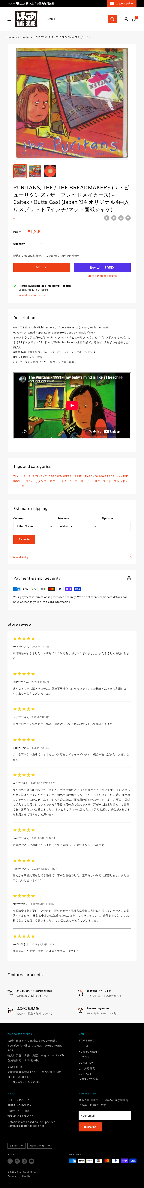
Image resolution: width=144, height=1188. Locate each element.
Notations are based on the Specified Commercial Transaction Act (32, 1124)
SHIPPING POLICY (19, 1105)
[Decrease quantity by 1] (32, 244)
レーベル (84, 1045)
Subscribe (90, 1126)
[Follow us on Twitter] (17, 1161)
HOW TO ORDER (89, 1051)
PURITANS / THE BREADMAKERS (50, 476)
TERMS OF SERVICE (20, 1116)
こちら (45, 995)
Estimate (24, 539)
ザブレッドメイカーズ (63, 481)
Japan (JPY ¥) (36, 1145)
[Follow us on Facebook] (10, 1161)
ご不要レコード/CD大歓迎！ (104, 995)
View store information (32, 295)
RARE (78, 476)
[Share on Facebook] (106, 218)
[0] (133, 19)
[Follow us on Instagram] (24, 1161)
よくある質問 (87, 1068)
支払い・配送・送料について (34, 1013)
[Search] (112, 19)
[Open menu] (9, 19)
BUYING (84, 1057)
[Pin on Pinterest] (113, 218)
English (13, 1145)
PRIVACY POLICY (19, 1110)
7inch (16, 476)
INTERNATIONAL (89, 1079)
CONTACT (85, 1073)
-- (14, 218)
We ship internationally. (102, 1013)
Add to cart (41, 267)
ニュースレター (124, 3)
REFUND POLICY (18, 1099)
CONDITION (86, 1062)
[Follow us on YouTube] (31, 1161)
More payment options (102, 275)
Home (11, 37)
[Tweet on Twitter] (121, 218)
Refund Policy (20, 557)
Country (18, 518)
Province (63, 518)
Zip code (107, 518)
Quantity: (19, 243)
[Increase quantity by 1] (52, 244)
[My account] (126, 19)
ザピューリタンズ (35, 481)
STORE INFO (87, 1040)
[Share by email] (128, 218)
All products (25, 37)
